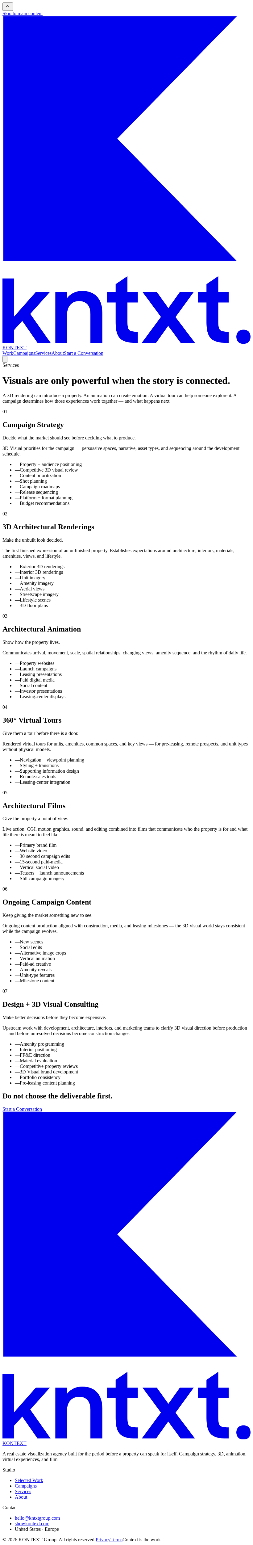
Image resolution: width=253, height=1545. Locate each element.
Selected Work (29, 1480)
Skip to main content (22, 13)
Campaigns (24, 353)
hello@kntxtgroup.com (37, 1518)
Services (43, 353)
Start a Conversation (83, 353)
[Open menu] (4, 359)
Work (7, 353)
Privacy (103, 1539)
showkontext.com (32, 1523)
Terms (116, 1539)
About (58, 353)
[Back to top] (7, 6)
